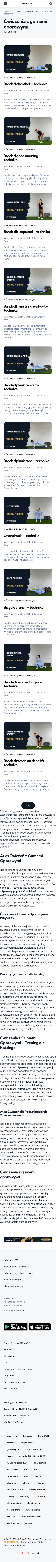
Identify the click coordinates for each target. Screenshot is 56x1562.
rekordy (26, 1483)
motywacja (12, 1476)
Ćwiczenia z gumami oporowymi (20, 77)
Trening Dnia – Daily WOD (17, 1402)
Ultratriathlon (34, 1503)
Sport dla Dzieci (15, 1489)
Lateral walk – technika (21, 535)
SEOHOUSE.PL (11, 1542)
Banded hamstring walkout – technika (26, 308)
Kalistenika (12, 1469)
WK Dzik (11, 1516)
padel (38, 1476)
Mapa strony (10, 1388)
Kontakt (8, 1349)
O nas (7, 1362)
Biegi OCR (43, 1436)
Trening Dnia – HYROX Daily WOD (21, 1408)
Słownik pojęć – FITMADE (17, 1415)
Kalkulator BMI (11, 1259)
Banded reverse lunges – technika (23, 684)
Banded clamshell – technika (25, 84)
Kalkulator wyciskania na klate (19, 1272)
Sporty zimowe (37, 1489)
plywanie (11, 1483)
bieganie (27, 1436)
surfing (10, 1496)
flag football (27, 1442)
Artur (11, 90)
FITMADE (7, 11)
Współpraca (10, 1355)
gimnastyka (13, 1449)
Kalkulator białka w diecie (16, 1266)
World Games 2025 (31, 1516)
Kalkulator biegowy (13, 1279)
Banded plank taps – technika (26, 461)
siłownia (40, 1483)
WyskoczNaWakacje (14, 1421)
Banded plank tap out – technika (21, 387)
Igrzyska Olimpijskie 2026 (32, 1456)
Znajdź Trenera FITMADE (17, 1342)
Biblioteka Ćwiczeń (23, 11)
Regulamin (9, 1375)
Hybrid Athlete (33, 1449)
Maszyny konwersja (14, 1285)
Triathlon (40, 1496)
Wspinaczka (13, 1523)
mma (36, 1469)
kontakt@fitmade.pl (14, 1310)
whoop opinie (33, 1509)
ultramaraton (14, 1503)
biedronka (12, 1436)
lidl (25, 1469)
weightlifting (13, 1509)
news (26, 1476)
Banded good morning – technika (22, 158)
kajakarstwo (40, 1462)
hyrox (10, 1456)
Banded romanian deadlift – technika (25, 762)
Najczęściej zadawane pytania (19, 1368)
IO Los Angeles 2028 (17, 1462)
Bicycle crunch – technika (23, 607)
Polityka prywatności (14, 1381)
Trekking (24, 1496)
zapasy (28, 1523)
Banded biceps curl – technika (27, 231)
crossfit (11, 1442)
